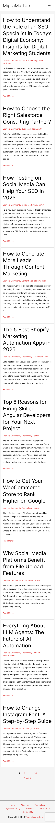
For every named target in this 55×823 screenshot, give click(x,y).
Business (26, 129)
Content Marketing (30, 281)
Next (27, 778)
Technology (27, 357)
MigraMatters (17, 5)
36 (35, 773)
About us (25, 805)
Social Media (27, 580)
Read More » (8, 96)
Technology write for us (36, 817)
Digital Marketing (29, 60)
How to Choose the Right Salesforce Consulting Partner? (27, 115)
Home (12, 805)
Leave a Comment (11, 60)
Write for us (44, 808)
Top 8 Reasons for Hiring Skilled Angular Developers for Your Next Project (26, 415)
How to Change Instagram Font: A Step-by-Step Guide (27, 714)
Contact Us (27, 812)
